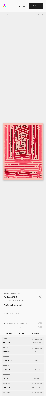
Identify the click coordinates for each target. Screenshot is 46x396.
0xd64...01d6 (18, 301)
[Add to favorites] (40, 297)
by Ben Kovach (13, 305)
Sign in (36, 6)
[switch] (40, 323)
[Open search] (18, 5)
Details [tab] (22, 333)
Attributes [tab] (10, 333)
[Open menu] (24, 5)
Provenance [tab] (35, 333)
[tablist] (23, 333)
